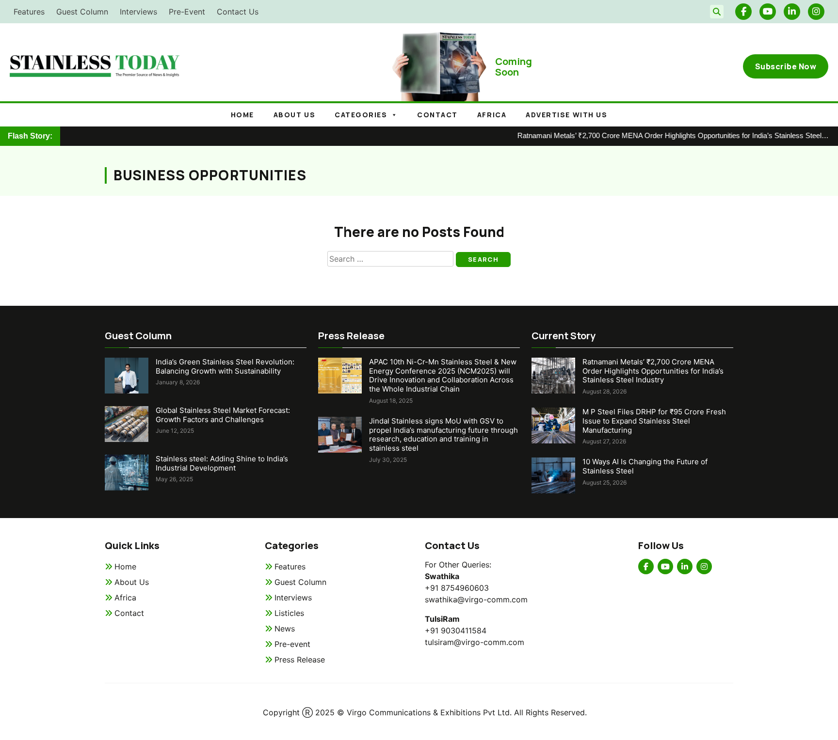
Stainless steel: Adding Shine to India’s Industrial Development (222, 463)
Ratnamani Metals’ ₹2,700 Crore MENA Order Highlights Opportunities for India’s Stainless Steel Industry (653, 371)
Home (242, 114)
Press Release (299, 659)
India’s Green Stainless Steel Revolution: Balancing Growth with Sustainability (225, 366)
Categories (361, 114)
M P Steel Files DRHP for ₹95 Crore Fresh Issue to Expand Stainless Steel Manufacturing (654, 421)
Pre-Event (187, 11)
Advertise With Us (566, 114)
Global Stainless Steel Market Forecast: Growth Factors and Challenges (223, 415)
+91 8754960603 (457, 588)
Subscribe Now (786, 66)
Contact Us (237, 11)
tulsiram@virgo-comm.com (474, 642)
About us (294, 114)
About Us (131, 582)
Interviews (138, 11)
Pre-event (292, 644)
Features (29, 11)
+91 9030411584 (455, 630)
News (284, 628)
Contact (437, 114)
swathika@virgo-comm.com (476, 599)
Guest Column (82, 11)
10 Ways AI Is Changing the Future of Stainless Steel (645, 466)
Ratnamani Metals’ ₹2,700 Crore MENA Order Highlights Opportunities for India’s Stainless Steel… (662, 135)
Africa (491, 114)
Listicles (289, 613)
